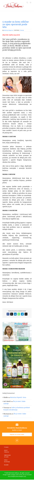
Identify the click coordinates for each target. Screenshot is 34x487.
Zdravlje (22, 30)
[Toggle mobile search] (27, 2)
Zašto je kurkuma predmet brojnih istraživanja (16, 408)
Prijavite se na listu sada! (17, 434)
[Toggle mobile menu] (31, 2)
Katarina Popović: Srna (18, 397)
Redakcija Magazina (8, 30)
